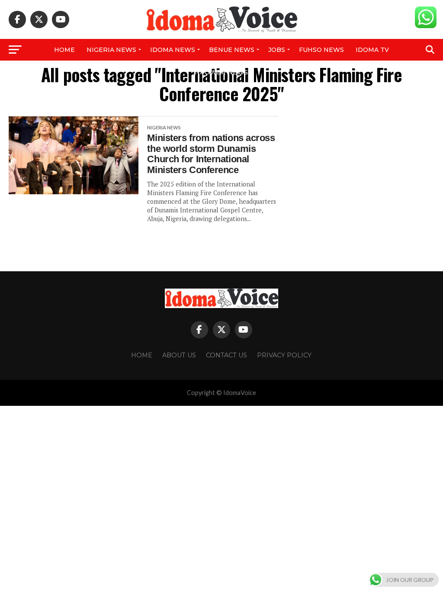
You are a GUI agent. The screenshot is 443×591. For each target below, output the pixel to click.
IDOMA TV (372, 50)
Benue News (231, 50)
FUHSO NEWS (321, 50)
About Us (179, 355)
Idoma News (172, 50)
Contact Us (226, 355)
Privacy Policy (284, 355)
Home (64, 50)
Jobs (276, 50)
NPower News (221, 72)
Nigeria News (111, 50)
